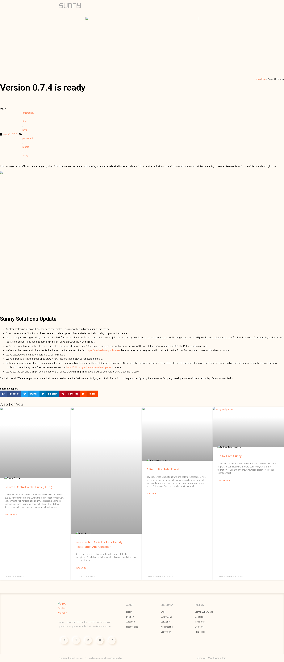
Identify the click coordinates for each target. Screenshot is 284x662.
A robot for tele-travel (162, 469)
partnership (28, 138)
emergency (28, 112)
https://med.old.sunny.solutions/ (103, 350)
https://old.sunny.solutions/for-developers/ (88, 367)
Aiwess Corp (219, 658)
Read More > (10, 515)
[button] (10, 394)
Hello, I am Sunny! (229, 456)
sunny (25, 155)
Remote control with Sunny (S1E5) (28, 487)
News (263, 79)
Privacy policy (116, 658)
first (24, 121)
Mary (3, 108)
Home (257, 79)
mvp (24, 130)
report (25, 147)
